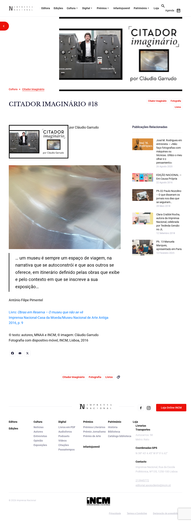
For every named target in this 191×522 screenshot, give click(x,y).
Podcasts (63, 436)
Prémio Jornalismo (94, 431)
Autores (38, 431)
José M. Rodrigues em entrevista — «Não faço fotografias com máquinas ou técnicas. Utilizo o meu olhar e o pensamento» (169, 151)
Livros (178, 107)
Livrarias (141, 425)
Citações (63, 445)
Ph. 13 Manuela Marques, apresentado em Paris (169, 245)
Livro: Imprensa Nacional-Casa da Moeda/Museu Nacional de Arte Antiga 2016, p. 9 (58, 317)
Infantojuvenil (121, 8)
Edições (58, 8)
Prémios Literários (94, 427)
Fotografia (176, 101)
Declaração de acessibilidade (167, 513)
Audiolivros (65, 431)
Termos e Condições (137, 513)
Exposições (40, 445)
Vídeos (62, 440)
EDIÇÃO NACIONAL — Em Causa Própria (168, 176)
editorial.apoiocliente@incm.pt (153, 485)
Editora (45, 8)
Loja (156, 8)
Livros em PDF (66, 427)
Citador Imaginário (157, 101)
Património (140, 8)
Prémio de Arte (92, 436)
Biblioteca (114, 431)
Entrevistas (40, 436)
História (113, 427)
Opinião (38, 440)
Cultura (71, 8)
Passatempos (66, 449)
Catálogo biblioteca (119, 436)
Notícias (38, 427)
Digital (86, 8)
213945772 (142, 480)
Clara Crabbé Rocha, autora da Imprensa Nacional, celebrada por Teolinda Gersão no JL (168, 222)
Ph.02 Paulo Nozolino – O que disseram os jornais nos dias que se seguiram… (168, 196)
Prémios (102, 8)
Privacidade (115, 513)
